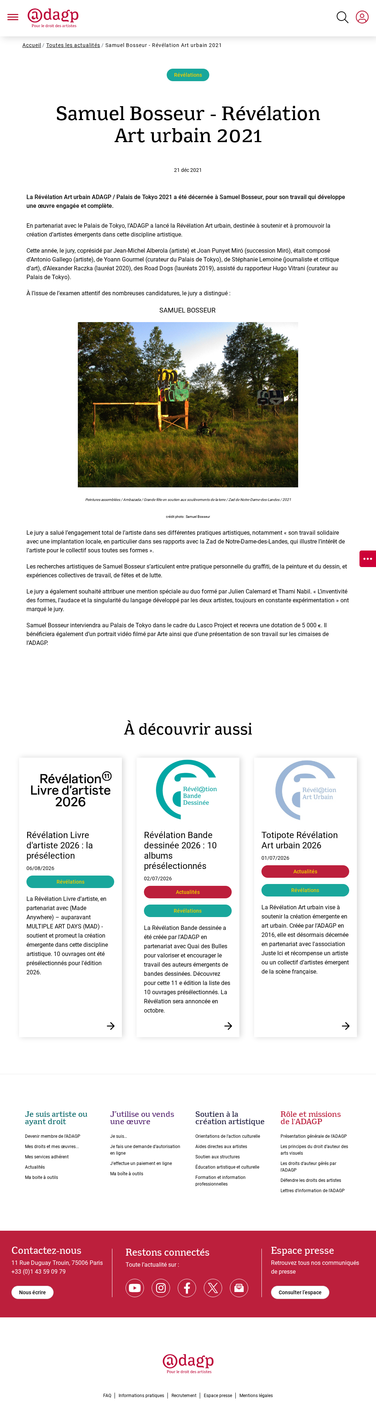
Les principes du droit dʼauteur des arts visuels (314, 1150)
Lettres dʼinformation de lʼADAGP (313, 1190)
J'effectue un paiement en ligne (141, 1163)
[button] (12, 18)
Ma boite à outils (41, 1177)
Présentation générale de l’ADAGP (314, 1136)
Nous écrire (32, 1292)
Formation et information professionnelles (220, 1181)
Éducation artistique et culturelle (227, 1167)
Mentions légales (256, 1395)
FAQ (107, 1395)
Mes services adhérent (47, 1156)
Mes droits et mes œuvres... (52, 1146)
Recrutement (183, 1395)
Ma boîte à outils (126, 1173)
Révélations (188, 75)
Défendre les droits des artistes (311, 1180)
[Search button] (342, 17)
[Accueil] (53, 18)
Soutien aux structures (217, 1156)
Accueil (31, 45)
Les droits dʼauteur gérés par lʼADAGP (308, 1167)
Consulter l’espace (300, 1292)
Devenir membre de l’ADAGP (52, 1136)
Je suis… (118, 1136)
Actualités (35, 1167)
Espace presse (218, 1395)
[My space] (362, 18)
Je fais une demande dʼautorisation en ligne (145, 1150)
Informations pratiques (141, 1395)
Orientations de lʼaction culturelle (227, 1136)
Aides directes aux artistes (221, 1146)
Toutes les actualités (73, 45)
